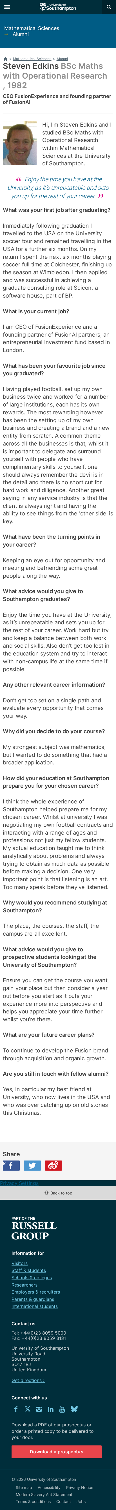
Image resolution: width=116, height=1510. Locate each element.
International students (35, 1306)
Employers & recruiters (36, 1292)
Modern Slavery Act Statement (44, 1494)
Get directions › (28, 1380)
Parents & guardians (33, 1299)
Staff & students (29, 1270)
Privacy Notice (79, 1487)
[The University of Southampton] (58, 7)
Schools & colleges (32, 1277)
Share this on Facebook (4, 1163)
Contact (63, 1501)
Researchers (24, 1285)
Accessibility (49, 1487)
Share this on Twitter (32, 1166)
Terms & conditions (33, 1501)
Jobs (81, 1501)
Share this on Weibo (53, 1166)
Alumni (21, 34)
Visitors (20, 1263)
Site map (24, 1487)
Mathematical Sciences (31, 28)
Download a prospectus (56, 1451)
